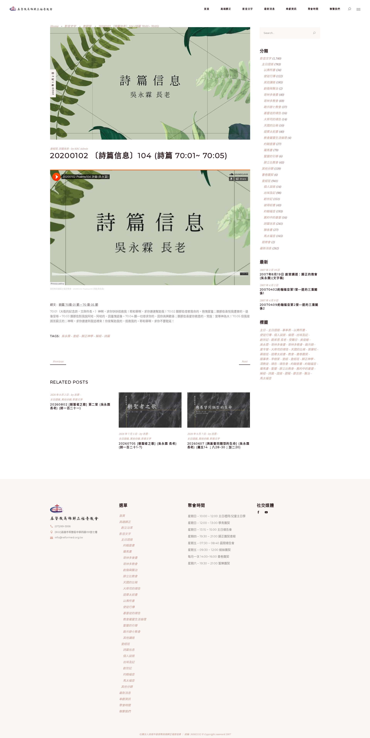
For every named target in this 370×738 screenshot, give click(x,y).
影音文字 (70, 26)
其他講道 (269, 82)
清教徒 (264, 364)
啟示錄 (309, 344)
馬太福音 (269, 236)
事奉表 (286, 330)
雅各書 (268, 230)
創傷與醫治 (271, 88)
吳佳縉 (304, 340)
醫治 (307, 373)
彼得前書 (269, 205)
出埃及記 (269, 193)
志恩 (77, 394)
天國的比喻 (271, 125)
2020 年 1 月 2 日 (52, 83)
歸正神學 (87, 336)
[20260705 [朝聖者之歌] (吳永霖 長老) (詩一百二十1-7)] (150, 410)
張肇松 (312, 349)
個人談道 (269, 186)
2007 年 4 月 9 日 (269, 300)
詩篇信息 (64, 148)
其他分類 (66, 399)
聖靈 (274, 368)
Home (54, 26)
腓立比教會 (271, 162)
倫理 (291, 335)
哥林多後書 (271, 94)
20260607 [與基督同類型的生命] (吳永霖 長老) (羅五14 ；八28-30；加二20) (218, 445)
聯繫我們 (125, 711)
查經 (76, 336)
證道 (279, 373)
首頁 (122, 516)
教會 (291, 354)
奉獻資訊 (125, 699)
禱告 (274, 364)
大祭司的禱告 (272, 119)
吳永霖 (65, 336)
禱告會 (283, 364)
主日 (263, 330)
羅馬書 (268, 150)
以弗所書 (269, 70)
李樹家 (275, 359)
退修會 (266, 242)
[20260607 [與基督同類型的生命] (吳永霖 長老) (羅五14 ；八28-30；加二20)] (218, 410)
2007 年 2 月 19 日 (270, 270)
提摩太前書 (271, 131)
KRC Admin (81, 148)
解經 (98, 336)
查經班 (87, 26)
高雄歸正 (125, 522)
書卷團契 (267, 175)
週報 (287, 373)
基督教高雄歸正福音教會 (60, 289)
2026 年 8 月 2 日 (59, 394)
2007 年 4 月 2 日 (269, 285)
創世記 (268, 199)
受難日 (293, 340)
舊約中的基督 (272, 217)
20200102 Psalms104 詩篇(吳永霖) (88, 289)
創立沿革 (127, 527)
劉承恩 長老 (278, 340)
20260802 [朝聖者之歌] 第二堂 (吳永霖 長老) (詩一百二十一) (80, 406)
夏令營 (264, 349)
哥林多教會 (271, 101)
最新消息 (265, 248)
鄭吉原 (297, 373)
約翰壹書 (269, 144)
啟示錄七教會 (272, 107)
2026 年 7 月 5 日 (128, 434)
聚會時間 (125, 705)
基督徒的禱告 (272, 113)
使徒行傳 (269, 76)
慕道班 (264, 354)
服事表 (264, 359)
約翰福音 (269, 211)
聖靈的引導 (271, 156)
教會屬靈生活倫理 (275, 138)
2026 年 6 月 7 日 (196, 434)
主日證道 (55, 399)
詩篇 (107, 336)
